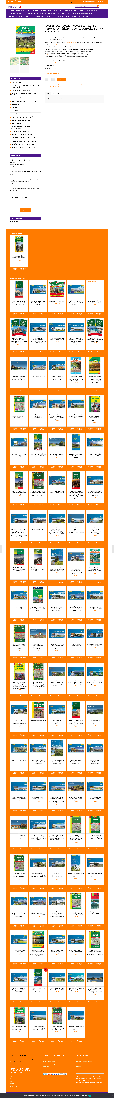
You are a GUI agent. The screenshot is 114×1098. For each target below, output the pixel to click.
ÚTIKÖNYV (26, 108)
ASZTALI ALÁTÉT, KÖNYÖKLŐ (21, 90)
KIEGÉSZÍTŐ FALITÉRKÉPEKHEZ (22, 131)
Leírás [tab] (48, 93)
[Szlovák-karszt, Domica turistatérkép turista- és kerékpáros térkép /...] (1, 549)
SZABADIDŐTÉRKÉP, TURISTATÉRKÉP (26, 98)
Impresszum (79, 1066)
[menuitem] (11, 1)
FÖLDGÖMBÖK (26, 124)
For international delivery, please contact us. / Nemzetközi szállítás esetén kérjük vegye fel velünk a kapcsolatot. (57, 2)
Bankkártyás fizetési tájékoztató (51, 1064)
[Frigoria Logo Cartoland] (16, 6)
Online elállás (13, 1086)
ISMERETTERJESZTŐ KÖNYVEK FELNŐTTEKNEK (25, 127)
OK (90, 1095)
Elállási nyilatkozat (14, 221)
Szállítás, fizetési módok (49, 1061)
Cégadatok (13, 1078)
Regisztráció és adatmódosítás (50, 1059)
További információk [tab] (56, 93)
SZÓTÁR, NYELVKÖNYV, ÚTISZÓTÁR (23, 144)
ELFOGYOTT (71, 389)
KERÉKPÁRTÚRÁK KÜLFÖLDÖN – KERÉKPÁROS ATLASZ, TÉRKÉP (25, 86)
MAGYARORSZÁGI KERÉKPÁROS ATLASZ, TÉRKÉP (25, 94)
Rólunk (11, 1081)
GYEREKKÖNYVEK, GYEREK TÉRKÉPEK (26, 117)
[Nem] (112, 1095)
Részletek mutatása (23, 269)
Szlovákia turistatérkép (58, 86)
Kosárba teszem (61, 79)
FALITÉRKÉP (26, 111)
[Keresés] (104, 16)
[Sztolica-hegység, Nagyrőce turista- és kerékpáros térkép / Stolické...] (113, 549)
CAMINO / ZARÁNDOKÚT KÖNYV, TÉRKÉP (25, 101)
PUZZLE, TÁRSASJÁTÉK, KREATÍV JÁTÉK (26, 141)
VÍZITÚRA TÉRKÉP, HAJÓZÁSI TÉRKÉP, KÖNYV (26, 147)
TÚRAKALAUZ (26, 104)
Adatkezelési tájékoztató (82, 1064)
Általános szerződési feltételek (84, 1059)
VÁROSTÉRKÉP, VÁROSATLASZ (21, 120)
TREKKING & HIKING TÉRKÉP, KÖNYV (23, 138)
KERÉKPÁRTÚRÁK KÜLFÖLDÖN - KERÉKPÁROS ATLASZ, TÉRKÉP (69, 85)
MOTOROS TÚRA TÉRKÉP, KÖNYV (22, 134)
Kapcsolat (12, 1076)
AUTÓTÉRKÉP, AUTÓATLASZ (26, 114)
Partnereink (13, 1083)
